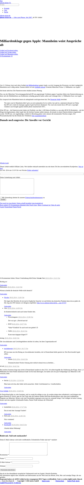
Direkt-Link (4, 163)
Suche (6, 12)
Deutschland (8, 207)
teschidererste (8, 348)
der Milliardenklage (32, 85)
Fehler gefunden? (32, 170)
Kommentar (4, 455)
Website (2, 466)
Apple (2, 207)
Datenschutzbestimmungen (34, 197)
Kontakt (6, 8)
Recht (19, 207)
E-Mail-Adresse (5, 462)
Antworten (3, 285)
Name (2, 458)
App (5, 10)
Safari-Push (71, 481)
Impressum (46, 481)
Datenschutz (60, 481)
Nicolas (6, 297)
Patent (15, 207)
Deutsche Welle (55, 99)
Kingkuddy (7, 425)
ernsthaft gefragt (40, 87)
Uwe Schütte (4, 391)
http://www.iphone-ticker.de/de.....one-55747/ (51, 303)
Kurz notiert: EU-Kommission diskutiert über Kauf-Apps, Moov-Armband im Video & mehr (30, 205)
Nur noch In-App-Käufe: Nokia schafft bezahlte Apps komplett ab (21, 203)
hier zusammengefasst (39, 116)
